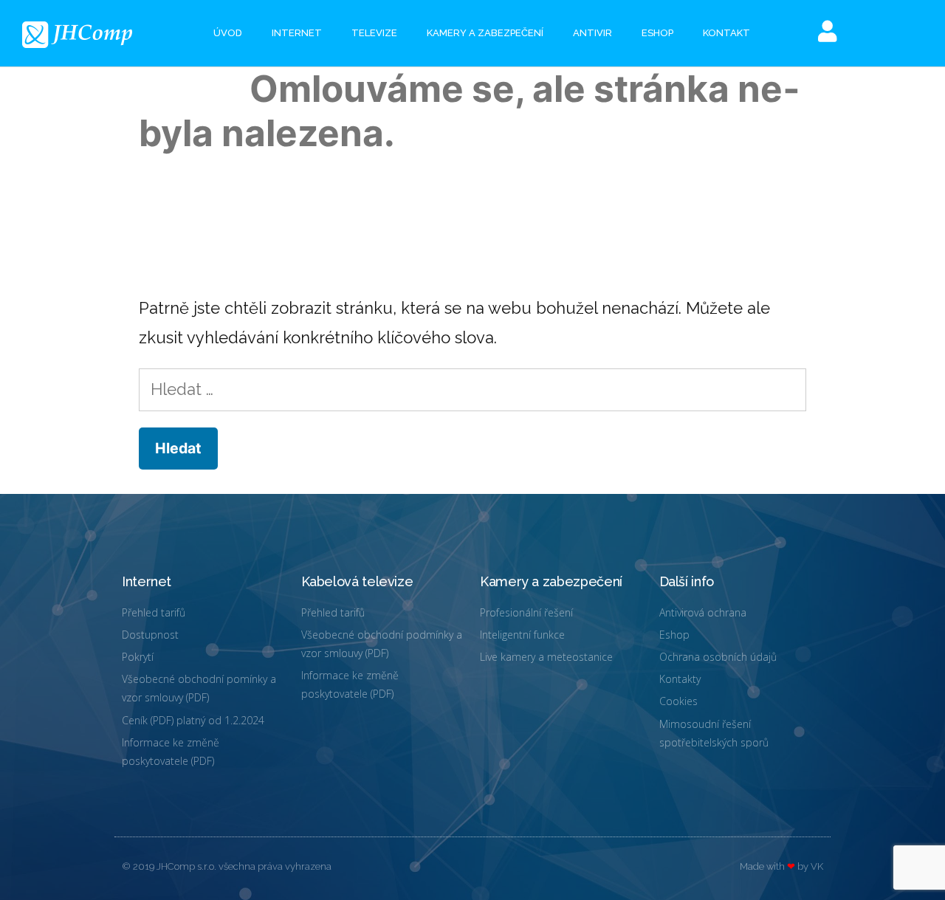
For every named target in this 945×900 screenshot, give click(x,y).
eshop (657, 32)
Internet (297, 32)
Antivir (592, 32)
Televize (374, 32)
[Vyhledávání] (472, 389)
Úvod (227, 32)
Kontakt (726, 32)
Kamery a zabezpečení (485, 32)
